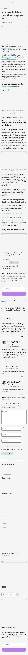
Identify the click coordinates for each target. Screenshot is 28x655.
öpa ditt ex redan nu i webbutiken (17, 222)
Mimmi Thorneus (12, 366)
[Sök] (17, 594)
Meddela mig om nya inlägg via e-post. (12, 449)
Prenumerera (14, 294)
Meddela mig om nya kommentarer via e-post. (13, 446)
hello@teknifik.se (5, 555)
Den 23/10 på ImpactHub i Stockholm (12, 217)
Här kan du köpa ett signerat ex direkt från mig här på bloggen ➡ (12, 57)
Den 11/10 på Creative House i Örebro (12, 213)
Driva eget (4, 8)
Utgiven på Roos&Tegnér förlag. (11, 47)
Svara (22, 336)
